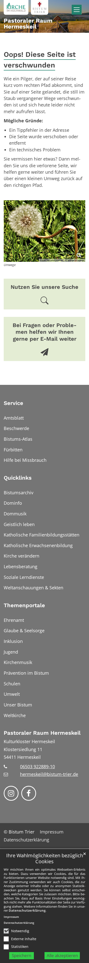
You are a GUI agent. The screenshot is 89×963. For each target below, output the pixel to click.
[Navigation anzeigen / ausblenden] (77, 10)
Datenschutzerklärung (27, 910)
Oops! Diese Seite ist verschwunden (40, 59)
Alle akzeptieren (62, 955)
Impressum (11, 917)
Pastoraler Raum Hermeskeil (42, 733)
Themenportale (24, 605)
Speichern (21, 955)
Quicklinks (18, 478)
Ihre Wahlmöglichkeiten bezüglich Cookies (44, 859)
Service (13, 403)
